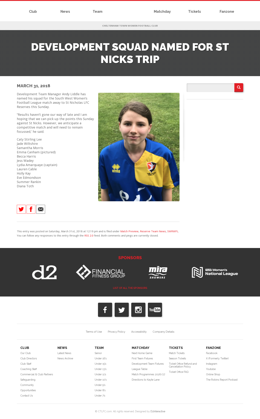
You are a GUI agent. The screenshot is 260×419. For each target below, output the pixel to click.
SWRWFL (172, 231)
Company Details (163, 331)
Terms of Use (94, 331)
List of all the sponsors (130, 288)
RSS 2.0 (88, 235)
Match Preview (129, 231)
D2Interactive (158, 411)
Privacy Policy (116, 331)
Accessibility (139, 331)
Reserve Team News (153, 231)
